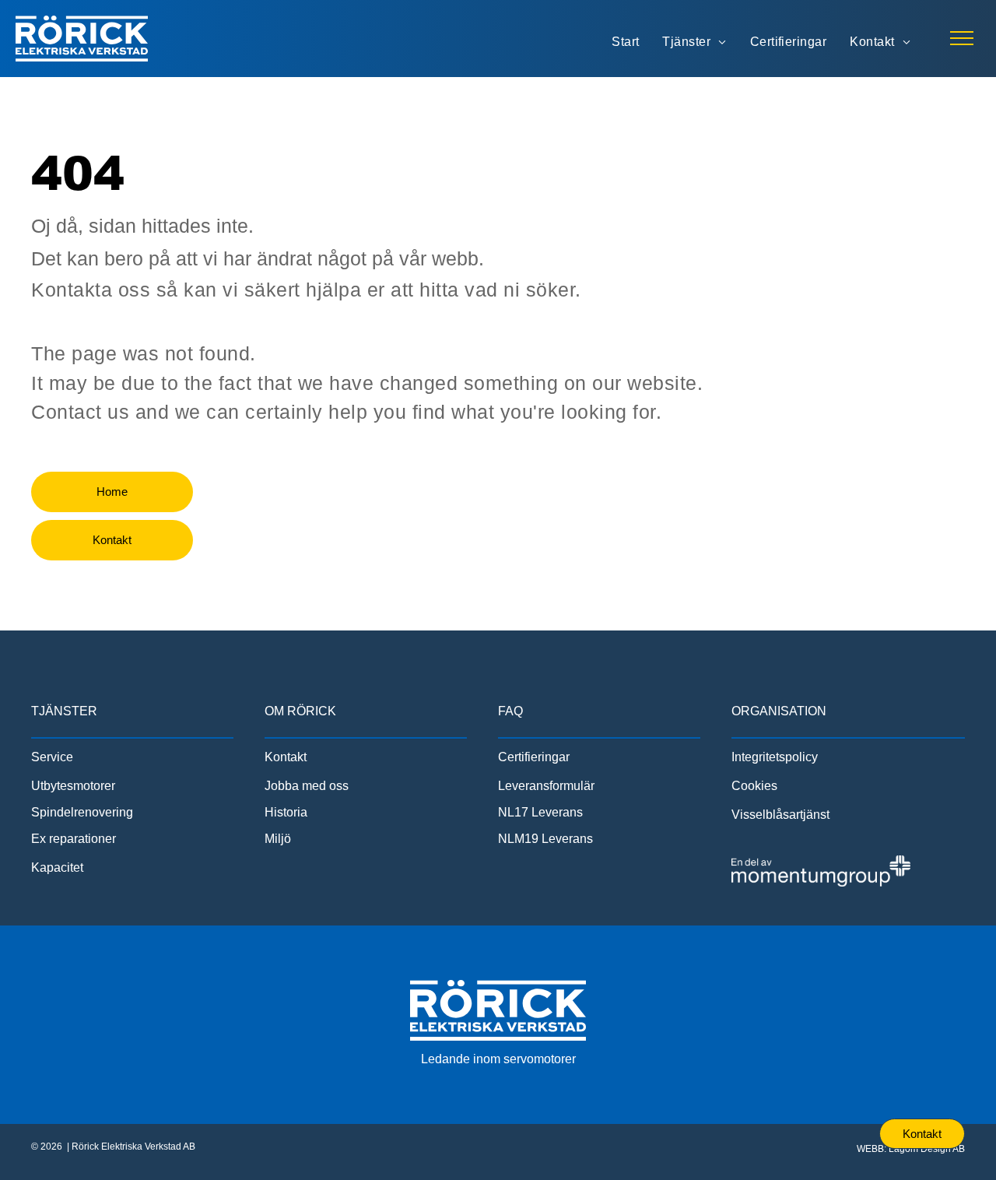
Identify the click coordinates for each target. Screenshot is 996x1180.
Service (52, 757)
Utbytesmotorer (73, 785)
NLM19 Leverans (545, 838)
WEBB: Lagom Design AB (911, 1148)
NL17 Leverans (540, 812)
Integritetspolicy (774, 757)
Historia (286, 812)
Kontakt (286, 757)
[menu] (962, 38)
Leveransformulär (546, 785)
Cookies (754, 785)
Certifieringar (534, 757)
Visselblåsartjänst (780, 814)
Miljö (278, 838)
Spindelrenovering (82, 812)
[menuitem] (625, 42)
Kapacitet (57, 867)
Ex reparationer (73, 838)
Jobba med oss (307, 785)
